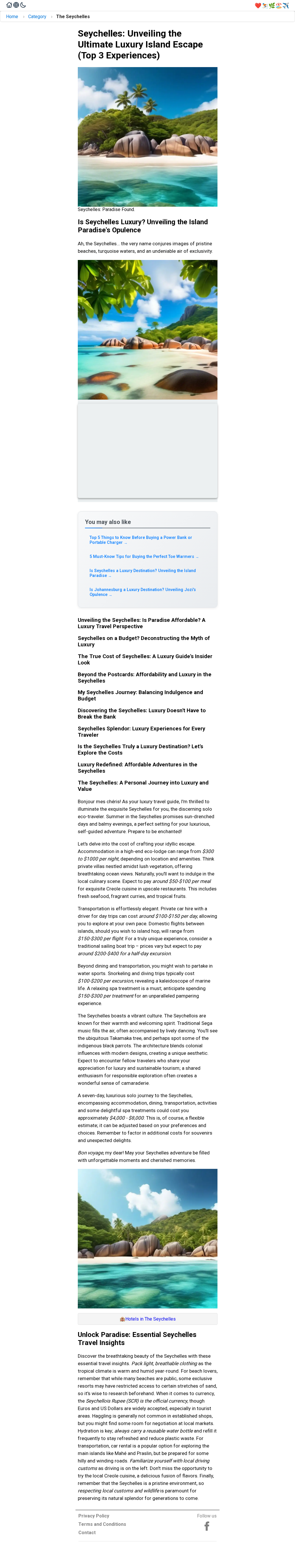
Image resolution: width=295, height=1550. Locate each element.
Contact (87, 1532)
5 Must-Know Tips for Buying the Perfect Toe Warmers (144, 556)
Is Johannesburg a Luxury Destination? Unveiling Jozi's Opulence (143, 592)
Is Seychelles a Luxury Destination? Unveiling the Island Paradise (143, 573)
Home (12, 16)
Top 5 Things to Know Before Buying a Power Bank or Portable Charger (141, 540)
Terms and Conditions (102, 1524)
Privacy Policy (93, 1516)
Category (37, 16)
